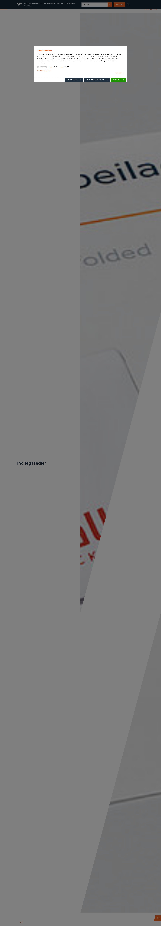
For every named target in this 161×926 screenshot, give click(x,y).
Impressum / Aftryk (43, 70)
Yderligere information (95, 80)
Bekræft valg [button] (72, 80)
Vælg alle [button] (117, 80)
